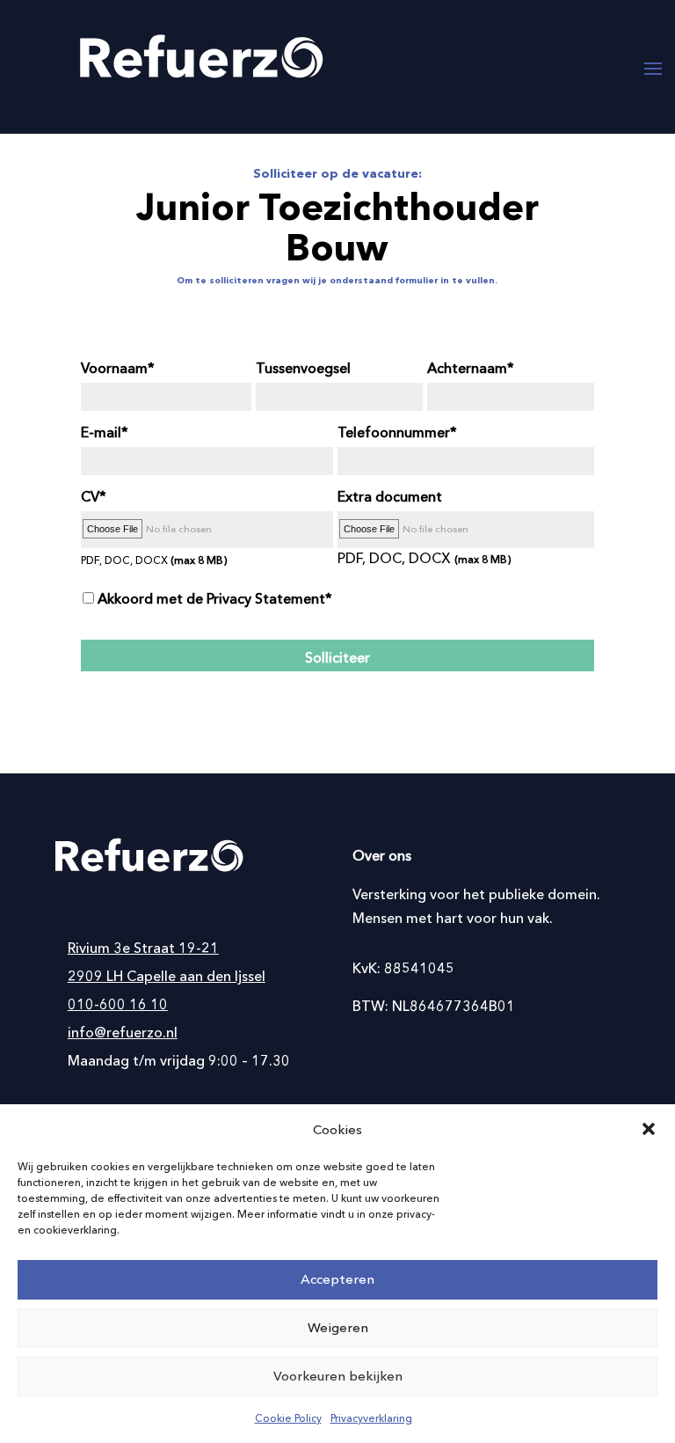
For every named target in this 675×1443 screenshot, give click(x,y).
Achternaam (467, 368)
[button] (648, 1129)
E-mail (101, 432)
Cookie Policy (288, 1418)
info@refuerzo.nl (123, 1032)
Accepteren (337, 1279)
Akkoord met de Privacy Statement (211, 598)
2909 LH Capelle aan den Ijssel (166, 976)
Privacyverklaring (371, 1418)
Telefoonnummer (394, 432)
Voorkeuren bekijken (338, 1375)
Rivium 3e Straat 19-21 (143, 947)
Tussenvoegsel (303, 368)
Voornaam (114, 368)
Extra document (390, 496)
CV (90, 496)
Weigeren (338, 1327)
